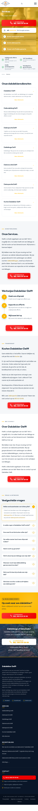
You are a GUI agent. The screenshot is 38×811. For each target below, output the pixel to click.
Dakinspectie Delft (7, 715)
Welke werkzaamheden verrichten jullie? (16, 506)
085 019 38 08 (19, 398)
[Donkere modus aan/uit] (22, 3)
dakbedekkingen (12, 261)
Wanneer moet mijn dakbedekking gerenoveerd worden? (14, 564)
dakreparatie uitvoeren (18, 518)
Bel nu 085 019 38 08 (12, 777)
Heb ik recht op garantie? (11, 549)
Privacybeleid (6, 799)
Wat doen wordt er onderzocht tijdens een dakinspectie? (15, 583)
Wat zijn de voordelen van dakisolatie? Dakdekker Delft (18, 747)
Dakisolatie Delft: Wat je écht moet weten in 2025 (16, 758)
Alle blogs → (5, 762)
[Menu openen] (35, 3)
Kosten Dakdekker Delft (8, 732)
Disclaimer (32, 799)
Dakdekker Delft (13, 796)
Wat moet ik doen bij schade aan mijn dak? (15, 573)
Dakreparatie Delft (7, 728)
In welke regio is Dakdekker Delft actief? (16, 525)
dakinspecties (8, 515)
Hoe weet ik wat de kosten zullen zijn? (15, 532)
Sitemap (20, 801)
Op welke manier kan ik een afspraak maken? (15, 540)
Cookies (26, 799)
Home (3, 74)
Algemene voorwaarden (17, 799)
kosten (17, 356)
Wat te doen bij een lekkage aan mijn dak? (17, 556)
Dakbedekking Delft (7, 711)
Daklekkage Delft (7, 719)
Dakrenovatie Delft (7, 723)
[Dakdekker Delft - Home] (5, 3)
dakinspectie (13, 396)
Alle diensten (6, 736)
